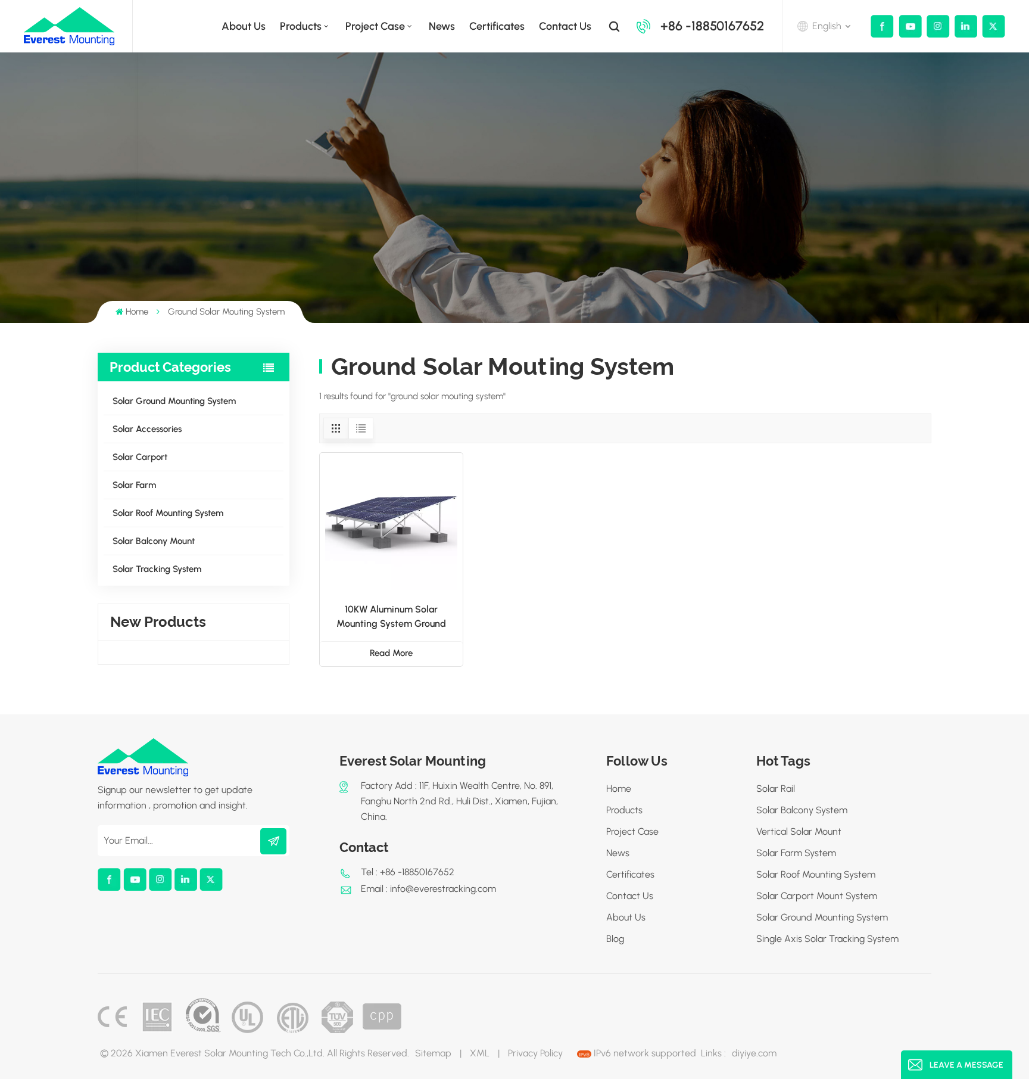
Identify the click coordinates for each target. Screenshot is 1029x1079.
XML (479, 1053)
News (442, 26)
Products (301, 26)
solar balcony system (801, 810)
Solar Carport (140, 457)
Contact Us (565, 26)
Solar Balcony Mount (154, 541)
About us (244, 26)
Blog (615, 938)
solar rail (775, 788)
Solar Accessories (147, 429)
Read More (391, 653)
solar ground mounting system (822, 917)
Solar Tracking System (157, 569)
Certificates (497, 26)
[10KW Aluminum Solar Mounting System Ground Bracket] (391, 524)
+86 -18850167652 (712, 26)
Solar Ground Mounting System (174, 401)
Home (137, 311)
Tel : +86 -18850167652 (407, 872)
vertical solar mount (798, 831)
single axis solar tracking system (827, 938)
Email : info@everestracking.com (428, 888)
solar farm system (796, 853)
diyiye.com (754, 1053)
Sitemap (433, 1053)
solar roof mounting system (815, 874)
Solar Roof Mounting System (168, 513)
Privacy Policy (535, 1053)
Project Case (375, 26)
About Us (626, 917)
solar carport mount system (816, 895)
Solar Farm (134, 485)
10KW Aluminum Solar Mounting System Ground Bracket (391, 617)
